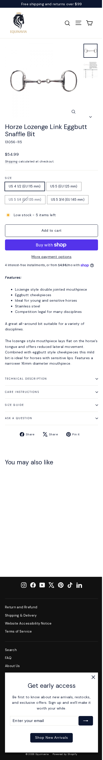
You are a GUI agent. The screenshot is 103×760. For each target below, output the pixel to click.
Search (11, 650)
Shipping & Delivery (21, 615)
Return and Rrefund (21, 607)
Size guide (14, 405)
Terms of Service (18, 631)
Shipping (11, 161)
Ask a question (18, 418)
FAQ (8, 658)
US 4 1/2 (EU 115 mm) (25, 186)
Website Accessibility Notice (28, 623)
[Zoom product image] (73, 111)
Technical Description (26, 378)
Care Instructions (22, 392)
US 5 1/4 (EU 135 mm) (25, 199)
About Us (12, 666)
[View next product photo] (90, 115)
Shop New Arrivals (51, 738)
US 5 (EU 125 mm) (64, 186)
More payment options (52, 256)
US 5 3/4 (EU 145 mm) (68, 199)
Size (8, 178)
